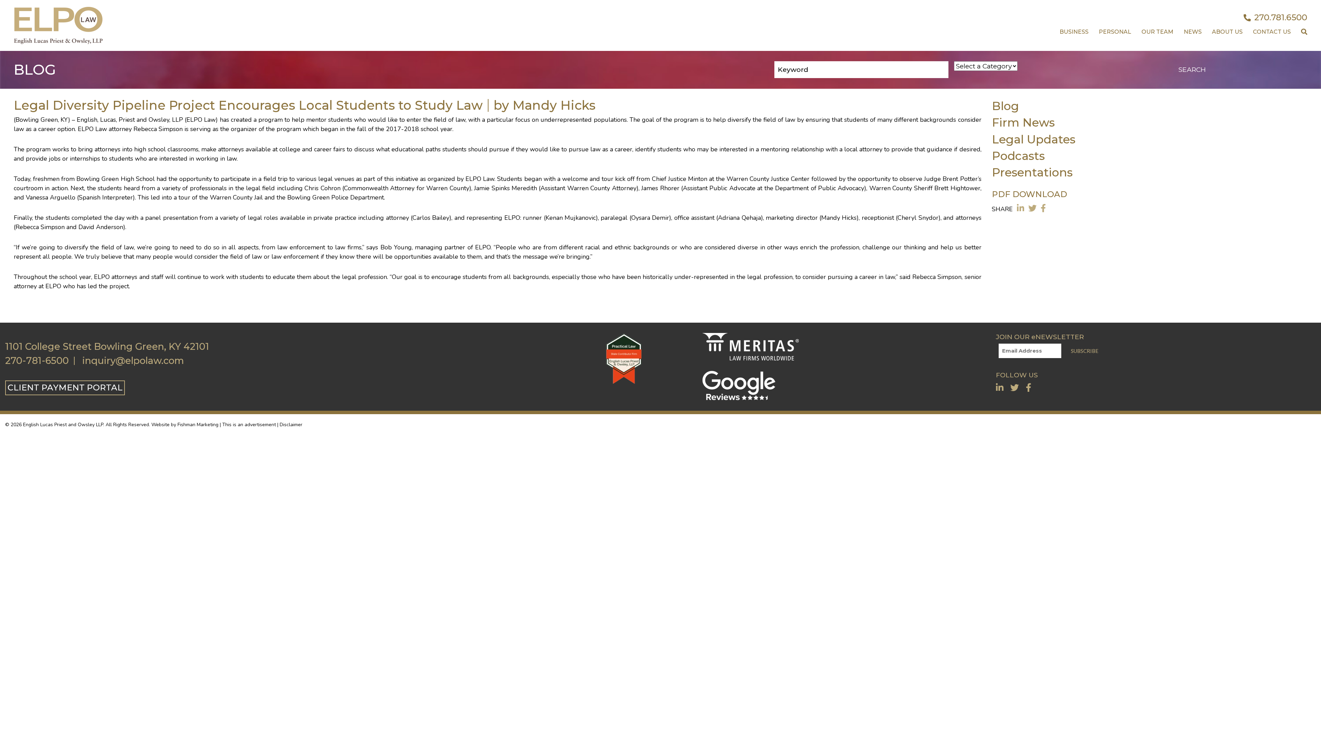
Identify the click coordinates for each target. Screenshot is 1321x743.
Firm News (1023, 122)
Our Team (1157, 32)
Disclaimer (291, 424)
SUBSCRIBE (1084, 351)
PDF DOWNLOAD (1029, 194)
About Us (1227, 32)
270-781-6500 (37, 361)
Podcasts (1018, 156)
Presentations (1032, 172)
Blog (1005, 106)
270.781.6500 (1280, 17)
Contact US (1272, 32)
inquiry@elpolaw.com (133, 361)
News (1193, 32)
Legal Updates (1033, 139)
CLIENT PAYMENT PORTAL (65, 387)
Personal (1115, 32)
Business (1074, 32)
